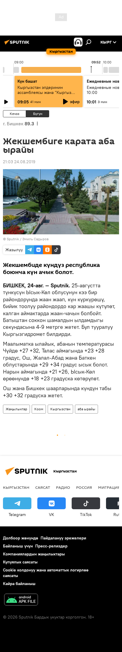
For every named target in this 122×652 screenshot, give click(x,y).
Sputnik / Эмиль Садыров (28, 239)
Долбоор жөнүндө (20, 538)
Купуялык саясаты (20, 562)
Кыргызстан (60, 409)
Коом (38, 409)
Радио (63, 487)
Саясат (42, 487)
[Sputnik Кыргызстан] (18, 44)
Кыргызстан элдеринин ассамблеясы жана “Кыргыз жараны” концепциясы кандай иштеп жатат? (46, 95)
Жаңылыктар (16, 409)
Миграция (109, 487)
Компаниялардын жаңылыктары (34, 554)
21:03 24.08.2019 (19, 161)
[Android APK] (21, 600)
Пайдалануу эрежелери (63, 538)
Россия (84, 487)
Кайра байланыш (19, 583)
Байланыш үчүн (18, 546)
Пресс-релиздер (51, 546)
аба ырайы (86, 409)
